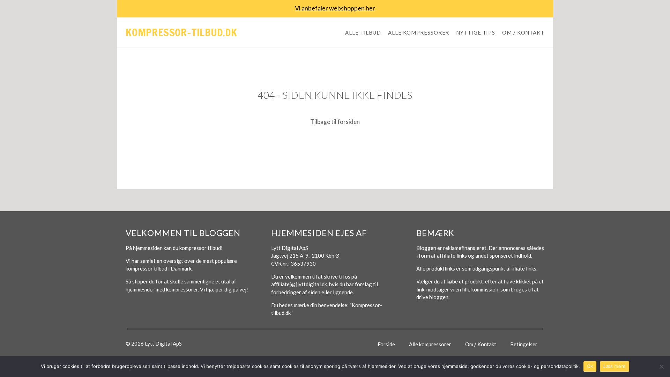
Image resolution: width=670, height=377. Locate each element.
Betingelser (523, 344)
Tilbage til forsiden (335, 121)
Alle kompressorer (418, 32)
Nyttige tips (475, 32)
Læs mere (614, 366)
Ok (590, 366)
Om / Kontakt (523, 32)
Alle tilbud (363, 32)
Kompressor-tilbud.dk (181, 32)
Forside (386, 344)
